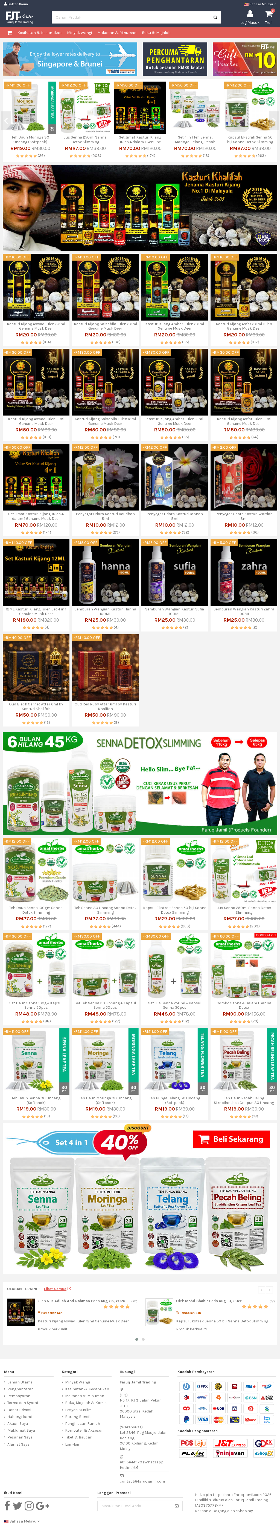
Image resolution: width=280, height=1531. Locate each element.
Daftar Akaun (17, 4)
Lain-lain (72, 1444)
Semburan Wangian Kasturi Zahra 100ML (244, 611)
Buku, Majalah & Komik (86, 1402)
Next (274, 120)
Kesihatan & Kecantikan (87, 1389)
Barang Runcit (78, 1416)
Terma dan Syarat (23, 1402)
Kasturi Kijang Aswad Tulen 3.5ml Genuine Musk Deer (195, 139)
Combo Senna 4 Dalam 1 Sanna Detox (244, 1005)
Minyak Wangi (77, 1382)
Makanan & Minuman (84, 1396)
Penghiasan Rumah (82, 1423)
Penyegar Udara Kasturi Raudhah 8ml (105, 516)
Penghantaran (20, 1389)
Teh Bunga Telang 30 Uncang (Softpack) (174, 1100)
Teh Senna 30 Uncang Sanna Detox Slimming (140, 139)
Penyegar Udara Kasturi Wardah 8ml (244, 516)
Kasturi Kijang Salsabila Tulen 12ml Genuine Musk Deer (105, 421)
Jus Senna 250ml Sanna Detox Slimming (244, 910)
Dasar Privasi (19, 1410)
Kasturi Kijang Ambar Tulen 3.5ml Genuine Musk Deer (174, 326)
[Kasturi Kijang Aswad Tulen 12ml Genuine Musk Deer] (21, 1312)
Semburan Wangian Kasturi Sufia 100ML (174, 611)
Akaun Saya (17, 1423)
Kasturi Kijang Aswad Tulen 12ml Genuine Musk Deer (36, 421)
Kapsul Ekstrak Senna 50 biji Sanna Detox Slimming (30, 139)
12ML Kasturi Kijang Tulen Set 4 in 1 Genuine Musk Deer (36, 611)
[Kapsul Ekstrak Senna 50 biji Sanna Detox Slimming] (159, 1312)
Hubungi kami (19, 1416)
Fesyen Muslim (78, 1410)
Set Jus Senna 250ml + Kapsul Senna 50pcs (174, 1005)
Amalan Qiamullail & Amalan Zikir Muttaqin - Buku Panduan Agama (250, 142)
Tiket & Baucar (78, 1437)
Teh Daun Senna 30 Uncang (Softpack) (35, 1100)
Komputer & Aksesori (84, 1430)
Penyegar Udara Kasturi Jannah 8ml (175, 516)
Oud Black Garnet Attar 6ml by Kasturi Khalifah (36, 706)
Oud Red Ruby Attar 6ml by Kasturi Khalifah (105, 706)
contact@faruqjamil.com (142, 1481)
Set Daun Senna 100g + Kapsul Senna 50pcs (36, 1005)
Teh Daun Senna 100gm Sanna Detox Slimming (36, 910)
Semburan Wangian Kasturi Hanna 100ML (105, 611)
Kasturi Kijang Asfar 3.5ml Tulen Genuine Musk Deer (85, 139)
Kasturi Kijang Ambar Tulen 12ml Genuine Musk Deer (174, 421)
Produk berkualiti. (53, 1329)
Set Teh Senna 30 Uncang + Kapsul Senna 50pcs (105, 1005)
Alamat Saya (18, 1444)
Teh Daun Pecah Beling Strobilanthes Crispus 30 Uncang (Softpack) (244, 1103)
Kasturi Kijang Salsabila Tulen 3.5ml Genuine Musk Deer (105, 326)
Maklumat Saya (21, 1430)
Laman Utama (20, 1382)
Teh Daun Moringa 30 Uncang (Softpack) (105, 1100)
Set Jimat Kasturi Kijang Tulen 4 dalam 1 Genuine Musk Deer (36, 516)
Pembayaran (18, 1396)
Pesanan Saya (20, 1437)
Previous (6, 120)
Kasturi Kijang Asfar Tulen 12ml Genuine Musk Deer (244, 421)
